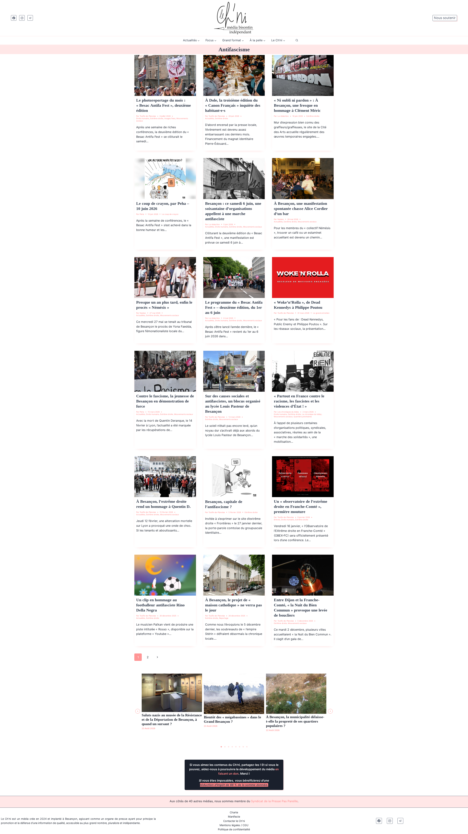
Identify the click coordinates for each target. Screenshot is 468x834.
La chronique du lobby (312, 414)
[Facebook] (13, 18)
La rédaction (283, 116)
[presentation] (165, 75)
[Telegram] (30, 18)
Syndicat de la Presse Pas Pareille (274, 801)
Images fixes (169, 118)
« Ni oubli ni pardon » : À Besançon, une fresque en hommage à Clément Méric (297, 105)
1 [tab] (221, 747)
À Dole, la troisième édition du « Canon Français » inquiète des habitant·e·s (232, 105)
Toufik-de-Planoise (148, 116)
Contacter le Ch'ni (234, 820)
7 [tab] (243, 747)
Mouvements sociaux (252, 227)
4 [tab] (232, 747)
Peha (142, 214)
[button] (137, 711)
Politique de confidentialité (234, 829)
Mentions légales (230, 825)
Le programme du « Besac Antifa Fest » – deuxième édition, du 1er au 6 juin (234, 307)
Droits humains (142, 118)
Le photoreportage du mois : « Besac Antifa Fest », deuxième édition (163, 105)
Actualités (209, 118)
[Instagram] (22, 18)
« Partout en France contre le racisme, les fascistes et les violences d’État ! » (299, 401)
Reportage (223, 618)
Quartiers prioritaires (303, 416)
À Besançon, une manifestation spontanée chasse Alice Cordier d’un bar (301, 208)
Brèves (277, 519)
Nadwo (281, 219)
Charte (234, 812)
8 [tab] (247, 747)
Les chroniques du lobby (288, 412)
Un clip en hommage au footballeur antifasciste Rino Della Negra (160, 605)
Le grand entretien (321, 313)
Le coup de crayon (170, 214)
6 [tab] (239, 747)
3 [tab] (228, 747)
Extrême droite (156, 118)
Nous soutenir (445, 18)
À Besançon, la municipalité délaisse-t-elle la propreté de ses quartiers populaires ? (295, 721)
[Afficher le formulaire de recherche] (296, 40)
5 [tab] (236, 747)
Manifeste (234, 816)
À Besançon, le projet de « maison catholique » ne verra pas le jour (233, 605)
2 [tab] (225, 747)
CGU (245, 825)
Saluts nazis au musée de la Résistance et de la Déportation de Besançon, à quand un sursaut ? (172, 719)
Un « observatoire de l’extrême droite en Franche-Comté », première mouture (300, 506)
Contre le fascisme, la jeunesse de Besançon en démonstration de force (165, 401)
